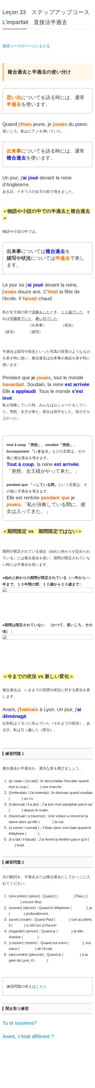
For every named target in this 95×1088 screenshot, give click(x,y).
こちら (41, 986)
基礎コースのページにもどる (26, 46)
